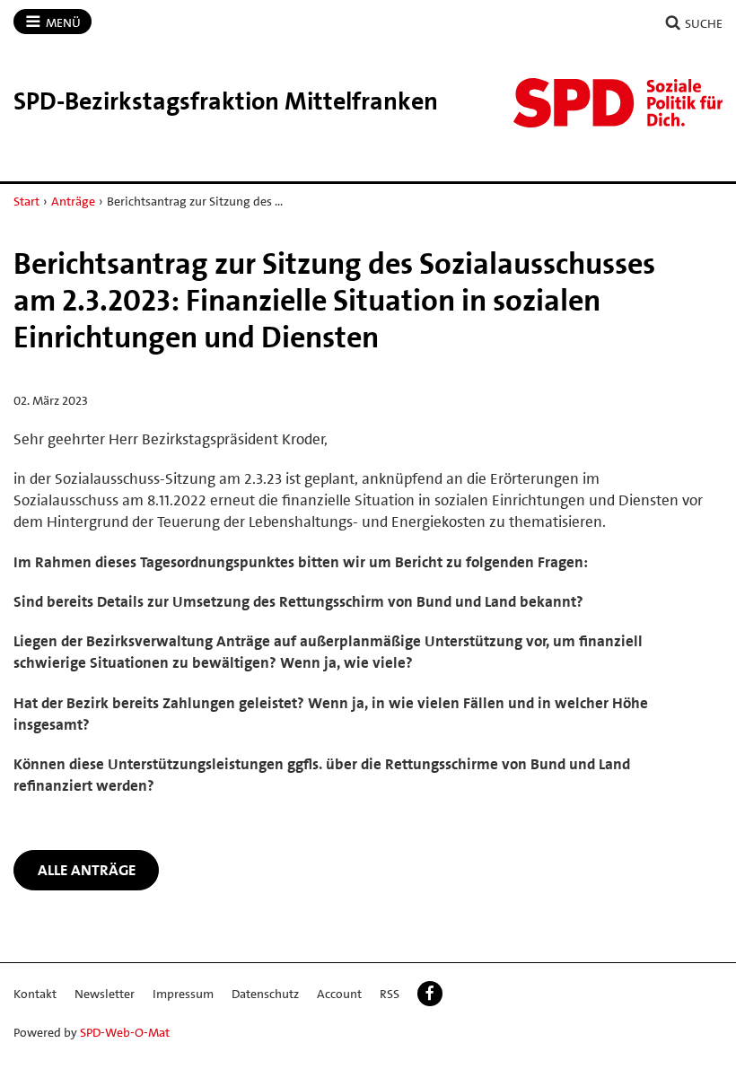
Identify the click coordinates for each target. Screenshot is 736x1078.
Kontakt (35, 994)
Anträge (73, 201)
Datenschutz (265, 994)
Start (26, 201)
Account (339, 994)
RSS (389, 994)
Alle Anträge (87, 870)
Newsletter (104, 994)
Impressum (183, 994)
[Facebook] (429, 993)
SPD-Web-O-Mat (125, 1032)
